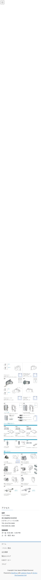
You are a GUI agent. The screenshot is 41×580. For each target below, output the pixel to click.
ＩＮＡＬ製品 (6, 548)
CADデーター (6, 560)
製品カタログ (6, 556)
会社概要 (5, 552)
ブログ (4, 564)
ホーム (4, 544)
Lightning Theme (26, 573)
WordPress (14, 573)
